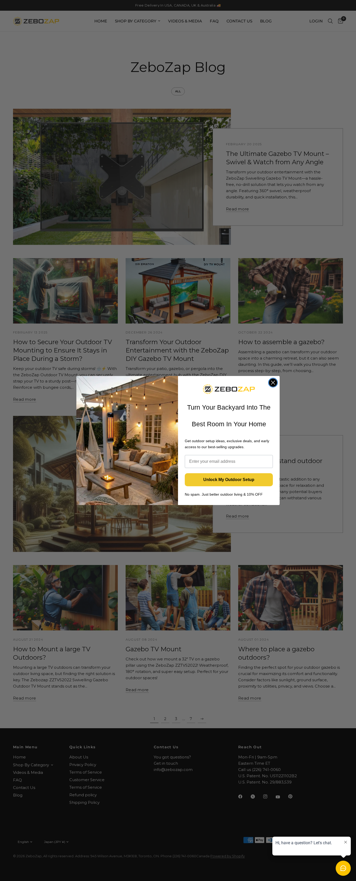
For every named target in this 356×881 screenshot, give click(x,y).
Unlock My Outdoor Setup (228, 479)
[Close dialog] (273, 382)
